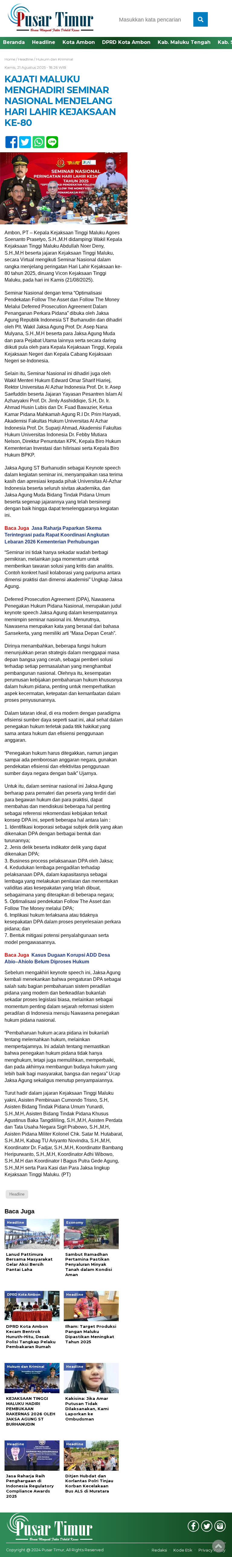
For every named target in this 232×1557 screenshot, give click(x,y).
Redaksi (159, 1550)
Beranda (14, 42)
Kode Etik (182, 1550)
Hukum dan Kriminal (54, 59)
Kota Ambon (79, 42)
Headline (43, 42)
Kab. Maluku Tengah (184, 42)
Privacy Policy (211, 1550)
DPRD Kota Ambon (126, 42)
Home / (11, 59)
